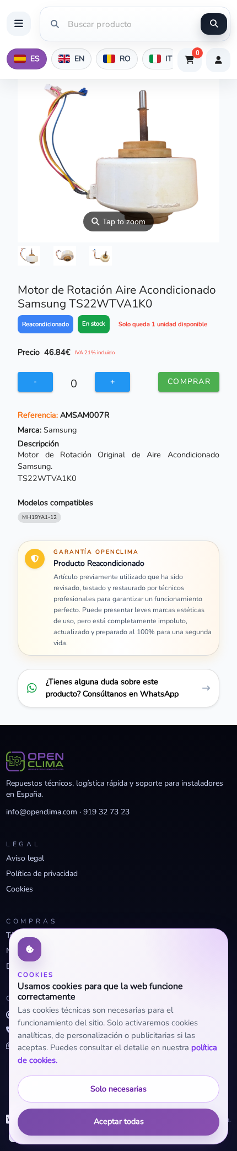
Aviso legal (25, 858)
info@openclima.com (41, 812)
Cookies (19, 889)
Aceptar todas (119, 1121)
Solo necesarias (118, 1088)
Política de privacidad (42, 873)
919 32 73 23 (106, 812)
